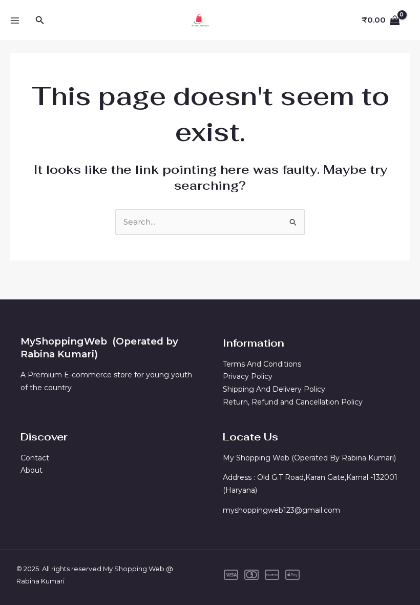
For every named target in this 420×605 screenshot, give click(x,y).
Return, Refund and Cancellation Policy (295, 402)
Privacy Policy (247, 376)
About (31, 470)
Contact (34, 457)
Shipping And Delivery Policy (274, 389)
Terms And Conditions (262, 364)
